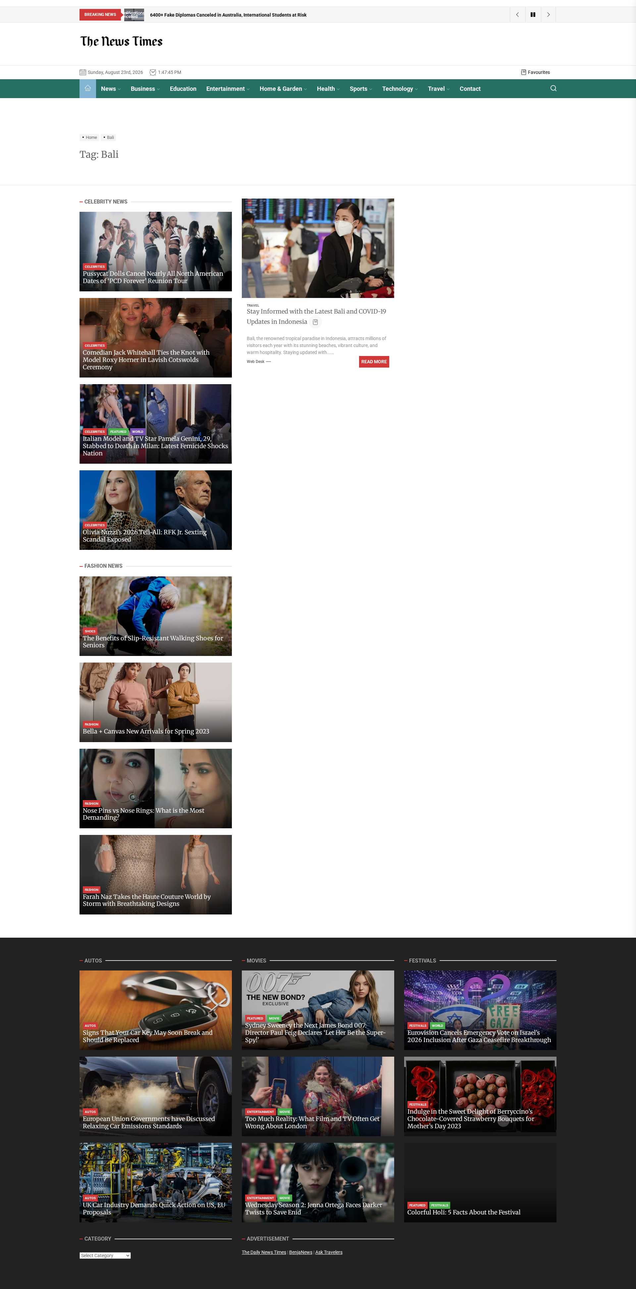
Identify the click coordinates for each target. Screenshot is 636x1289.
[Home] (88, 88)
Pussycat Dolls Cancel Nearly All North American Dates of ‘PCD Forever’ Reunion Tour (153, 277)
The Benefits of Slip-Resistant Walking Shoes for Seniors (153, 641)
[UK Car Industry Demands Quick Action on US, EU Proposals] (156, 1182)
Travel (436, 88)
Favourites (539, 72)
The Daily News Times (264, 1252)
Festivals (417, 1025)
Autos (90, 1025)
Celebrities (95, 267)
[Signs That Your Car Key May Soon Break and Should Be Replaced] (156, 1010)
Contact (470, 88)
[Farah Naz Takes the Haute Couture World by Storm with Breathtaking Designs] (156, 874)
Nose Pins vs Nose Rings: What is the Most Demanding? (143, 814)
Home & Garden (281, 88)
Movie (274, 1018)
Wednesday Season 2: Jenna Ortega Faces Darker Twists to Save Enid (313, 1208)
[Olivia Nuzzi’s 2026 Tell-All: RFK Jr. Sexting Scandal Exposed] (156, 510)
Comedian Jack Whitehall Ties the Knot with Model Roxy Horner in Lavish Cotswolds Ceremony (146, 360)
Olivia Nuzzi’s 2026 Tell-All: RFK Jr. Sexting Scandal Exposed (145, 536)
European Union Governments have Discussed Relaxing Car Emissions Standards (149, 1122)
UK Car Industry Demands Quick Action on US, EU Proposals (154, 1208)
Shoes (90, 631)
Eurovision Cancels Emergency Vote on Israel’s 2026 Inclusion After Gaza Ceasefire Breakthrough (479, 1036)
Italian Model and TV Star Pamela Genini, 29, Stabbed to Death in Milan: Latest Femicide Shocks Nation (155, 446)
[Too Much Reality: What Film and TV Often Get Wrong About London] (318, 1096)
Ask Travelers (329, 1252)
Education (183, 88)
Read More (374, 361)
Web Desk (255, 361)
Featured (118, 432)
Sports (358, 88)
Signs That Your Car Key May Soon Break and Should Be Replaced (148, 1036)
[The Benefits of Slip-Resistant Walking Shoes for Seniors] (156, 616)
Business (143, 88)
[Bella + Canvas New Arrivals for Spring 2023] (156, 702)
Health (326, 88)
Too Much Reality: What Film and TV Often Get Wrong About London (312, 1122)
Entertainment (225, 88)
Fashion (91, 725)
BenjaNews (300, 1252)
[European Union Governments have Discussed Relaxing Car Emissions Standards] (156, 1096)
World (137, 432)
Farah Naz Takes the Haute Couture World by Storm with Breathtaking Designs (147, 900)
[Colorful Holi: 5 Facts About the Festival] (480, 1182)
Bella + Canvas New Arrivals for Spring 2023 (146, 731)
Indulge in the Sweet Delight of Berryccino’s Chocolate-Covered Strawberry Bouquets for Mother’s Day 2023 (470, 1119)
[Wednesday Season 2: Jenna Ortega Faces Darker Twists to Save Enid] (318, 1182)
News (108, 88)
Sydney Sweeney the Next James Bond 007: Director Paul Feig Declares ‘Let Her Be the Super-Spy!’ (315, 1032)
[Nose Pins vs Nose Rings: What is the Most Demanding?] (156, 788)
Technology (397, 88)
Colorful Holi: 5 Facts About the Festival (464, 1212)
